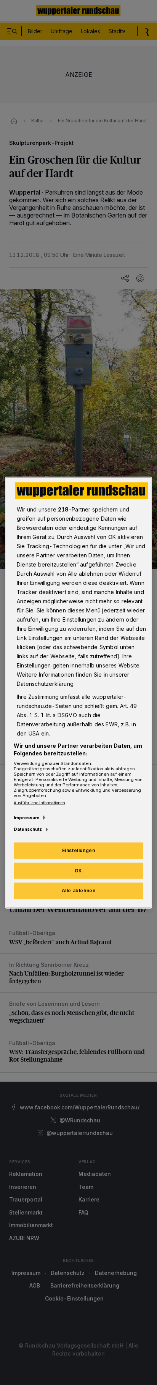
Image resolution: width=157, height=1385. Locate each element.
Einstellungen (78, 850)
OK (78, 870)
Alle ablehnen (79, 890)
